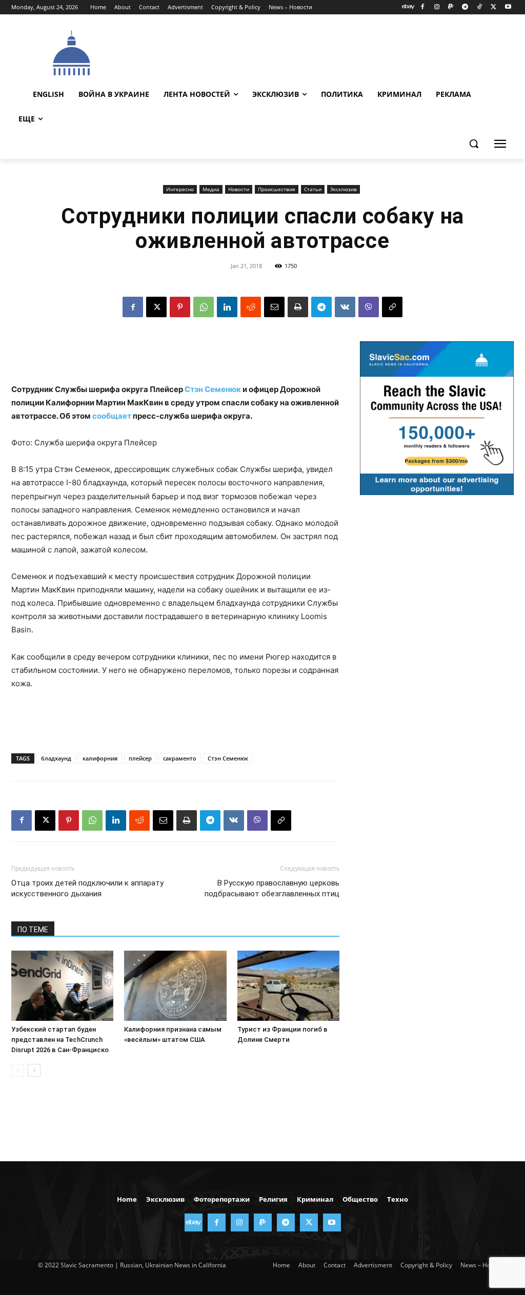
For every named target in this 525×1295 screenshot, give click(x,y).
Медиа (211, 189)
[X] (493, 7)
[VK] (345, 307)
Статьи (312, 189)
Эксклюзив (343, 189)
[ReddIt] (250, 307)
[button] (473, 143)
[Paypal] (451, 7)
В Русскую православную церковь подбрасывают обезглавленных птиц (272, 888)
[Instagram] (436, 7)
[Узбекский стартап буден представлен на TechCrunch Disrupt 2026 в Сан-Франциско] (62, 986)
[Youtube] (508, 7)
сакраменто (179, 758)
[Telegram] (465, 7)
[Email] (274, 307)
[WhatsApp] (203, 307)
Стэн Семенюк (213, 389)
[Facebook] (422, 7)
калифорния (100, 758)
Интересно (180, 189)
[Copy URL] (392, 307)
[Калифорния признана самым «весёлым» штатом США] (175, 986)
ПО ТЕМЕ (32, 930)
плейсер (140, 758)
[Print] (298, 307)
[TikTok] (480, 7)
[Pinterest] (180, 307)
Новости (238, 189)
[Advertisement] (318, 52)
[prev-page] (17, 1070)
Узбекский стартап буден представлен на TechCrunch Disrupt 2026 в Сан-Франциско (60, 1039)
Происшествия (276, 189)
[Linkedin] (227, 307)
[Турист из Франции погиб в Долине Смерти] (288, 986)
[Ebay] (408, 7)
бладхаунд (56, 758)
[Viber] (368, 307)
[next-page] (34, 1070)
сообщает (111, 416)
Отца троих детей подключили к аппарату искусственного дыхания (87, 888)
